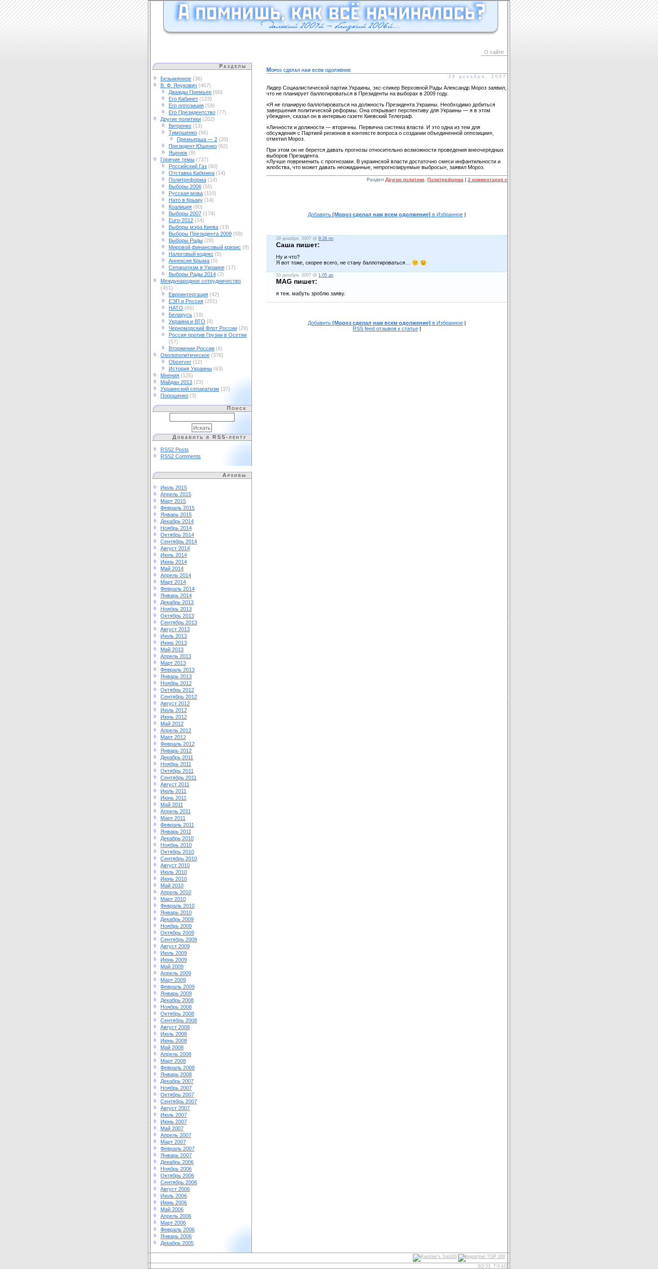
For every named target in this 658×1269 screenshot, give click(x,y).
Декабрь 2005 (177, 1243)
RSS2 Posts (174, 449)
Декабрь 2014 (177, 521)
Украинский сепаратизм (189, 389)
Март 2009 (173, 980)
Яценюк (178, 153)
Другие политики (180, 119)
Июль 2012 (173, 710)
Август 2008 (175, 1027)
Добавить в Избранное (385, 214)
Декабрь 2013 (177, 602)
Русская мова (186, 193)
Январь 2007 (176, 1155)
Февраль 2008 (177, 1068)
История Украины (190, 368)
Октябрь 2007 (177, 1094)
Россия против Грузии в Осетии (208, 335)
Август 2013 (175, 629)
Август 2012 (175, 703)
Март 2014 (173, 582)
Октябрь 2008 (177, 1014)
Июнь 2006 (173, 1202)
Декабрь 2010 (177, 838)
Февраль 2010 (177, 906)
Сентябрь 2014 (178, 541)
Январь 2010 (176, 912)
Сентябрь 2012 (178, 697)
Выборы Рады (186, 240)
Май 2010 (172, 885)
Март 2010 (173, 899)
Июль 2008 (173, 1034)
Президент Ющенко (193, 146)
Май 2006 (172, 1209)
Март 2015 (173, 501)
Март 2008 (173, 1061)
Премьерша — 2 (197, 139)
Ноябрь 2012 (176, 683)
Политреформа (187, 180)
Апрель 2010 (175, 892)
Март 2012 (173, 737)
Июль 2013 (173, 636)
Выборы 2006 (185, 186)
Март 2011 (172, 818)
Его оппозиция (186, 105)
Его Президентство (192, 112)
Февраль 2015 (177, 508)
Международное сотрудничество (200, 281)
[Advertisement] (387, 202)
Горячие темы (177, 159)
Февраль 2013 (177, 670)
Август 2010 (175, 865)
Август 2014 (175, 548)
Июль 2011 (173, 791)
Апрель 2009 (175, 973)
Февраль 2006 (177, 1229)
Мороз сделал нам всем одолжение (308, 69)
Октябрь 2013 (177, 616)
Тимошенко (183, 132)
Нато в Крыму (186, 200)
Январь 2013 (176, 676)
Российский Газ (188, 166)
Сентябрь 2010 (178, 858)
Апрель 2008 (175, 1054)
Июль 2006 (173, 1196)
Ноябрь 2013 (176, 609)
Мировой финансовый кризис (205, 247)
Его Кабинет (183, 99)
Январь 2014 (176, 595)
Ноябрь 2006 (176, 1169)
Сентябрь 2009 (178, 939)
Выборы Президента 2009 (200, 234)
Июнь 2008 (173, 1041)
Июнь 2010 (173, 879)
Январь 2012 (176, 750)
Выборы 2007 (185, 213)
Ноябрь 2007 (176, 1088)
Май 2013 (172, 649)
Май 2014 (172, 568)
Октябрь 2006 (177, 1175)
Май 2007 (172, 1128)
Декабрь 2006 (177, 1162)
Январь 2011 (175, 831)
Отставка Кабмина (191, 173)
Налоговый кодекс (191, 254)
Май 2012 (172, 724)
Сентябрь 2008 (178, 1020)
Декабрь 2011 (176, 757)
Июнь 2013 (173, 643)
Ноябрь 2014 (176, 528)
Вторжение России (191, 348)
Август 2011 (174, 784)
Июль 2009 (173, 953)
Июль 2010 (173, 872)
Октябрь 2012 (177, 690)
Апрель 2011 (175, 811)
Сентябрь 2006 (178, 1182)
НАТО (176, 308)
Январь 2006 (176, 1236)
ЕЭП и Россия (186, 301)
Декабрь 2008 (177, 1000)
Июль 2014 (173, 555)
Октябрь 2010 (177, 852)
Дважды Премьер (190, 92)
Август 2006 (175, 1189)
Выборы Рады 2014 (192, 274)
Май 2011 (171, 804)
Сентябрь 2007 (178, 1101)
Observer (180, 362)
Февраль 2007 (177, 1148)
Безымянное (175, 78)
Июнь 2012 (173, 717)
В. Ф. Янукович (178, 85)
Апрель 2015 (175, 494)
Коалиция (180, 207)
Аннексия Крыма (189, 261)
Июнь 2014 (173, 562)
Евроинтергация (188, 294)
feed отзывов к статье (385, 328)
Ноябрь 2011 (175, 764)
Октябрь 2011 (177, 771)
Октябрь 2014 (177, 535)
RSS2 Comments (180, 456)
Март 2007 (173, 1142)
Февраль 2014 (177, 589)
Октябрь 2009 (177, 933)
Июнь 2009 (173, 960)
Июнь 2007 (173, 1121)
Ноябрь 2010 (176, 845)
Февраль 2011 (177, 825)
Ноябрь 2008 (176, 1007)
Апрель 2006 (175, 1216)
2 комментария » (487, 179)
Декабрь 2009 (177, 919)
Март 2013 (173, 663)
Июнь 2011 (173, 798)
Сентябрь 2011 (178, 777)
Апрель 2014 (175, 575)
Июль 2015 (173, 487)
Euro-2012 (181, 220)
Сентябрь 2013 (178, 622)
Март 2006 (173, 1223)
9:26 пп (325, 238)
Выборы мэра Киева (193, 227)
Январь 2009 (176, 993)
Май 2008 (172, 1047)
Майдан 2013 (176, 382)
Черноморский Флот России (203, 328)
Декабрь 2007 (177, 1081)
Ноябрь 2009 (176, 926)
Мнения (169, 375)
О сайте (494, 52)
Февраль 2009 (177, 987)
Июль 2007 (173, 1115)
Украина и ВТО (187, 321)
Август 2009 (175, 946)
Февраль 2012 (177, 744)
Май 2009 (172, 966)
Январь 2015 (176, 514)
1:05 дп (325, 275)
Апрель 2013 (175, 656)
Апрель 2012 (175, 730)
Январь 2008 (176, 1074)
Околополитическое (185, 355)
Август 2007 (175, 1108)
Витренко (180, 126)
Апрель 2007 (175, 1135)
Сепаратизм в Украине (196, 267)
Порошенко (174, 395)
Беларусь (180, 314)
